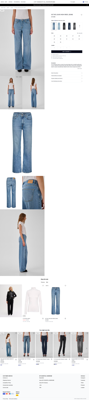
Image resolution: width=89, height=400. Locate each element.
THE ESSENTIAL (17, 1)
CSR (40, 387)
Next (47, 282)
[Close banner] (87, 5)
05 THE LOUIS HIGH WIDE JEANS (20, 7)
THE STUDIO (23, 1)
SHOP (8, 7)
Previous (43, 282)
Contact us (5, 377)
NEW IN (2, 1)
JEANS (12, 7)
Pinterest (83, 385)
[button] (66, 73)
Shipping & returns (7, 380)
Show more (80, 68)
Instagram (83, 377)
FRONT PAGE (3, 7)
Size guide (80, 33)
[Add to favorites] (81, 15)
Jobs (40, 385)
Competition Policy (7, 382)
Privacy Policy (5, 398)
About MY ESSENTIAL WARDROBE (46, 380)
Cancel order (5, 387)
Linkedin (82, 387)
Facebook (83, 380)
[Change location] (83, 2)
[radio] (54, 36)
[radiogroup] (66, 39)
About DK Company (43, 382)
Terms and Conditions (13, 398)
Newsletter (41, 377)
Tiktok (82, 382)
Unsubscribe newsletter (8, 385)
